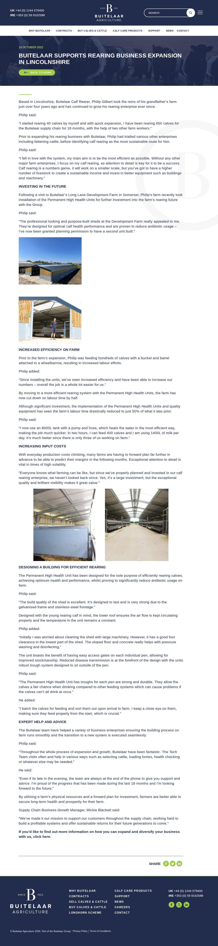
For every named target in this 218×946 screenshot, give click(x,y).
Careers (122, 907)
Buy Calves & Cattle (92, 30)
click (37, 837)
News (169, 30)
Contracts (64, 30)
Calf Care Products (127, 30)
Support (154, 30)
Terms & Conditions (100, 931)
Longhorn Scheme (85, 912)
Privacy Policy (80, 931)
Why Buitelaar (39, 30)
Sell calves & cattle (88, 901)
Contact (183, 30)
